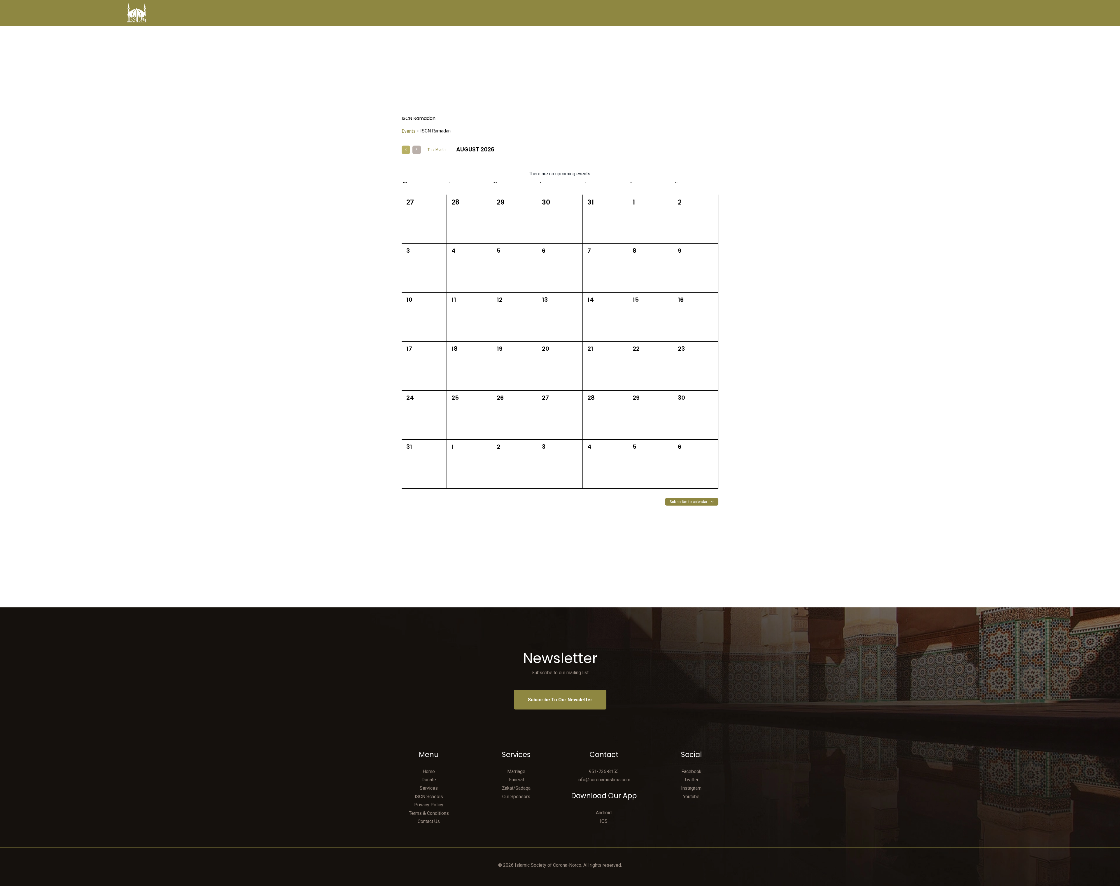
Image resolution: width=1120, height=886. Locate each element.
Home (429, 771)
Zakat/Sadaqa (516, 788)
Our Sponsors (516, 796)
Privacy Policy (428, 805)
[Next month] (416, 150)
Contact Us (429, 821)
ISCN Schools (429, 796)
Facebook (691, 771)
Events (409, 131)
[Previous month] (406, 150)
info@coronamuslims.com (604, 779)
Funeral (516, 779)
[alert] (560, 173)
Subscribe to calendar (689, 501)
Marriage (516, 771)
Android (604, 812)
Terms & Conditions (429, 813)
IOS (604, 821)
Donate (428, 779)
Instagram (691, 788)
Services (429, 788)
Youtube (691, 796)
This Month (437, 150)
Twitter (691, 779)
